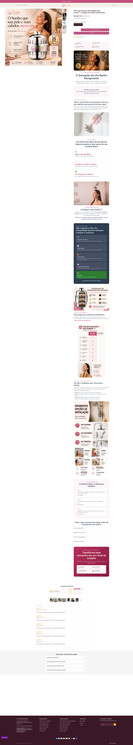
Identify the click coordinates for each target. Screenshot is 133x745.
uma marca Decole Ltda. (28, 743)
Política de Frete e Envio (44, 723)
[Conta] (113, 5)
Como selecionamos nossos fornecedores (67, 721)
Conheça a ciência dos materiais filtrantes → (83, 320)
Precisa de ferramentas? (79, 541)
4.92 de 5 (56, 590)
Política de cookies (43, 728)
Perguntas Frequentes (64, 727)
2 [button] (65, 647)
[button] (70, 590)
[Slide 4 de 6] (64, 23)
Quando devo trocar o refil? (79, 532)
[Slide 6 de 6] (64, 31)
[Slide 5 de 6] (64, 27)
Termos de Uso (42, 730)
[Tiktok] (115, 743)
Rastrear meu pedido (64, 728)
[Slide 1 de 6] (64, 11)
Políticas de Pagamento (43, 725)
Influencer (82, 723)
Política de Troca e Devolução (45, 721)
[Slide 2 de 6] (64, 15)
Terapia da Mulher (21, 743)
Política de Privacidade (43, 727)
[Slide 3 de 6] (64, 19)
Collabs (81, 725)
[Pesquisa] (111, 5)
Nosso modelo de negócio (64, 725)
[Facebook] (110, 743)
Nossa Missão (82, 721)
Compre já (91, 33)
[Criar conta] (115, 724)
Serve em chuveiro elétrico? (79, 537)
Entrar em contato (63, 730)
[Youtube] (114, 743)
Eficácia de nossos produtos (65, 723)
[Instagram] (112, 743)
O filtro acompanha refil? (79, 528)
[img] (38, 608)
